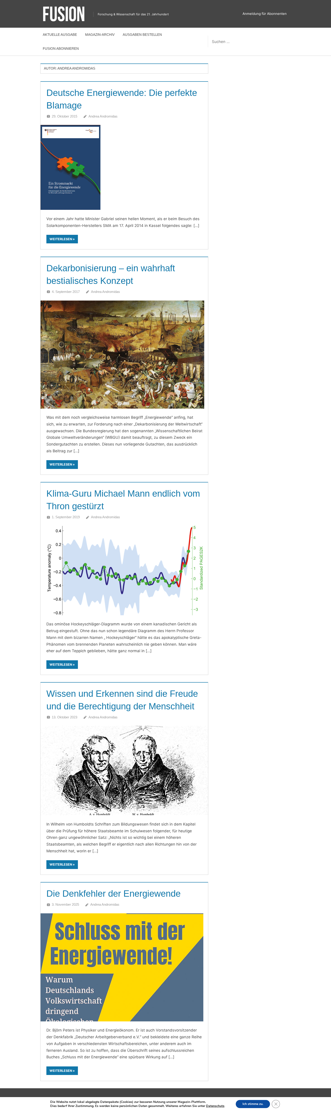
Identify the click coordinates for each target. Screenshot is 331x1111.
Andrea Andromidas (103, 116)
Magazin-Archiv (100, 34)
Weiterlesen (61, 239)
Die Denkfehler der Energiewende (113, 893)
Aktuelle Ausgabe (60, 34)
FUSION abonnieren (61, 48)
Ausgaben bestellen (142, 34)
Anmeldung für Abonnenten (265, 13)
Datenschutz (215, 1106)
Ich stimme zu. (253, 1104)
